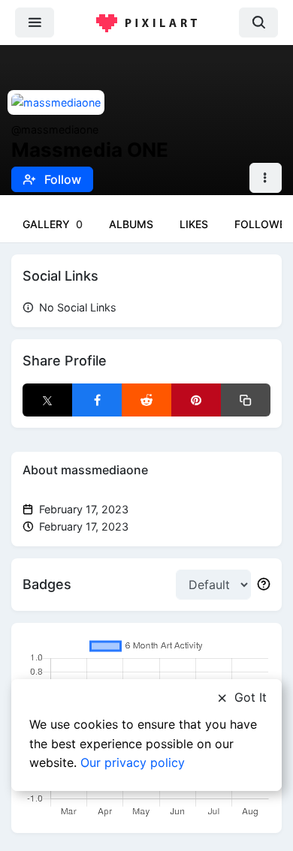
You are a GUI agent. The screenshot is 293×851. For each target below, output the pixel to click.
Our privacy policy (132, 762)
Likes (194, 224)
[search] (258, 22)
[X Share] (47, 399)
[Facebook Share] (97, 399)
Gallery (53, 224)
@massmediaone (54, 129)
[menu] (34, 22)
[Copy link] (245, 399)
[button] (265, 178)
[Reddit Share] (146, 399)
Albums (131, 224)
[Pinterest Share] (196, 399)
